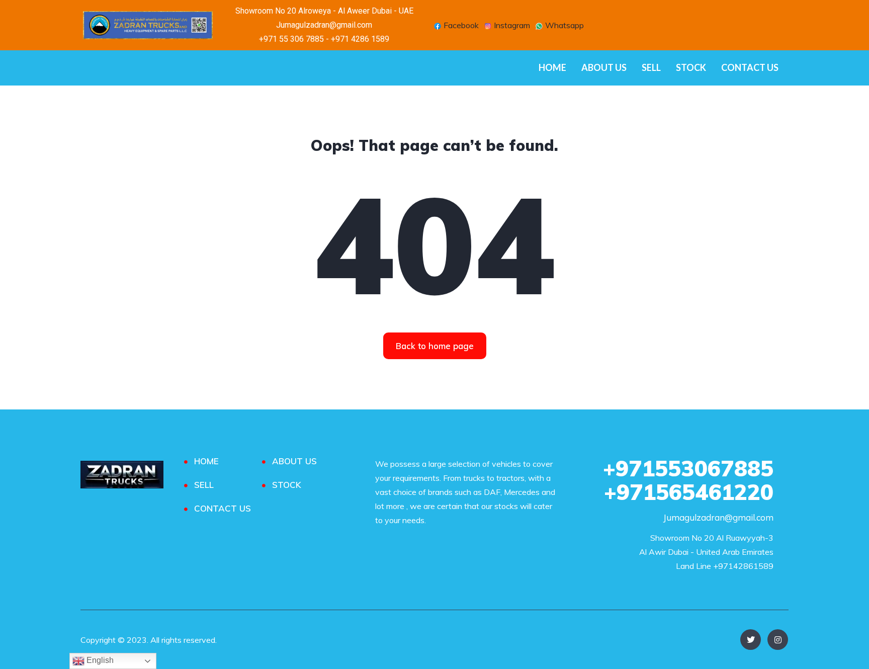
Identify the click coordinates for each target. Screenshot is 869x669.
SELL (651, 67)
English (99, 660)
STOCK (691, 67)
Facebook (460, 26)
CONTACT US (749, 67)
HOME (552, 67)
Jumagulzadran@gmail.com (718, 517)
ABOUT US (604, 67)
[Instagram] (777, 639)
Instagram (511, 26)
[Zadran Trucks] (121, 474)
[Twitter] (750, 639)
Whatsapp (563, 26)
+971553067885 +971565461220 (688, 480)
